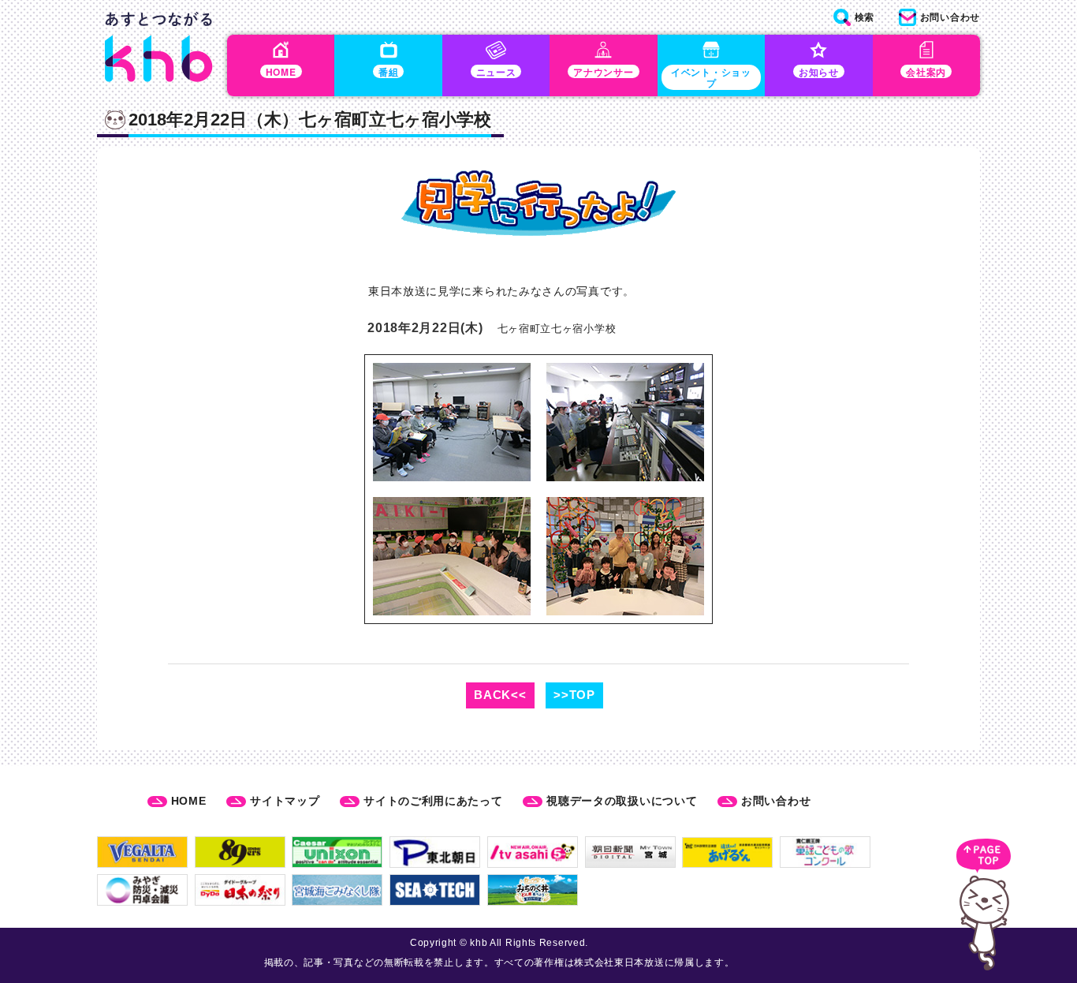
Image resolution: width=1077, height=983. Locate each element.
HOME (189, 800)
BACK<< (500, 694)
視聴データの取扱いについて (621, 800)
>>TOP (574, 694)
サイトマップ (284, 800)
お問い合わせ (776, 800)
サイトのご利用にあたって (432, 800)
